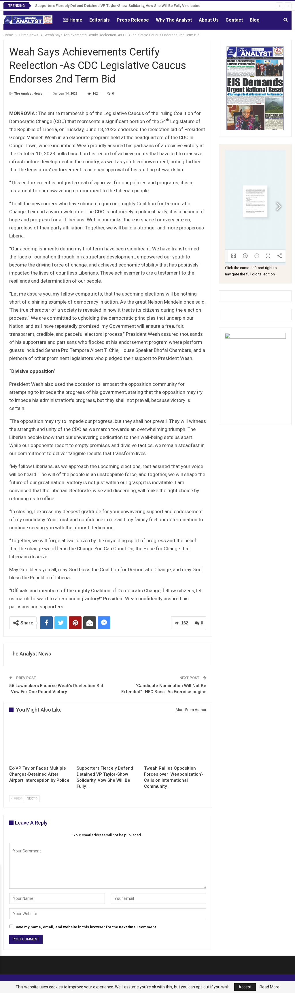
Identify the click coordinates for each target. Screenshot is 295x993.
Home (75, 20)
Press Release (133, 20)
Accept (245, 987)
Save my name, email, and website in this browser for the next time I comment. (85, 927)
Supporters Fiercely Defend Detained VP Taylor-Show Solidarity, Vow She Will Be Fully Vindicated (118, 5)
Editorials (99, 20)
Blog (255, 20)
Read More (269, 987)
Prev (17, 798)
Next (31, 798)
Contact (234, 20)
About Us (209, 20)
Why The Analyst (174, 20)
